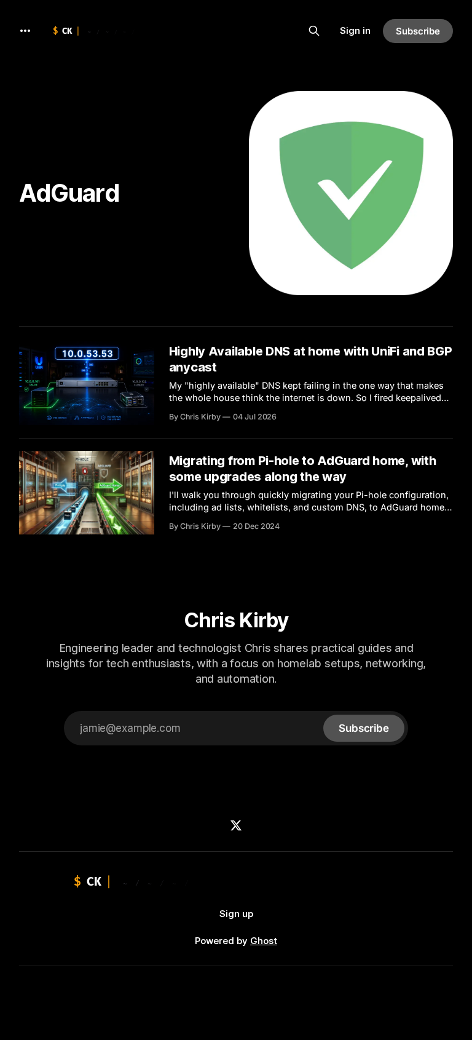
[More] (25, 31)
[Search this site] (314, 31)
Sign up (236, 913)
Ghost (263, 941)
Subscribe (418, 31)
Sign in (355, 30)
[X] (236, 825)
